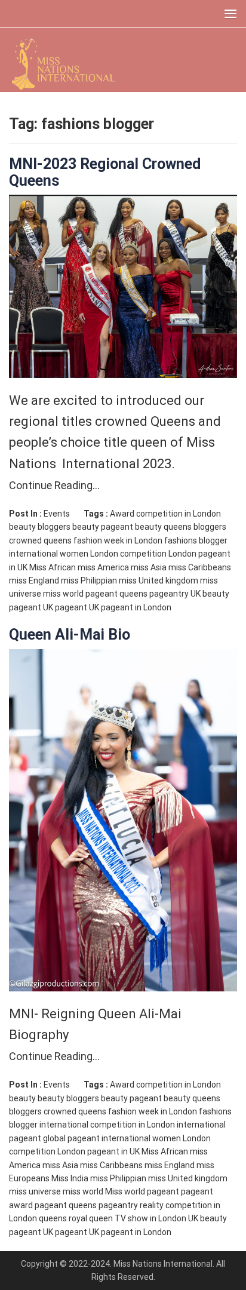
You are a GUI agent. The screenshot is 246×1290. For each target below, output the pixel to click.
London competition (128, 553)
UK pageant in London (130, 607)
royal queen (91, 1218)
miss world (63, 593)
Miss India (69, 1178)
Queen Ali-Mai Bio (69, 634)
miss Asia (149, 567)
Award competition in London (165, 513)
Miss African (52, 567)
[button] (228, 13)
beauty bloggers (39, 527)
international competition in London (107, 1124)
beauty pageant (102, 527)
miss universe (35, 1191)
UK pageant (65, 607)
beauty (22, 1098)
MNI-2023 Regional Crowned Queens (105, 172)
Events (57, 513)
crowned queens (40, 540)
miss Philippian (89, 580)
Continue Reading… (54, 485)
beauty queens (163, 527)
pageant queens (116, 593)
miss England (34, 580)
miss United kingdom (158, 580)
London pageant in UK (98, 1151)
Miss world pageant (142, 1191)
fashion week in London (117, 540)
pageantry (169, 593)
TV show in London (150, 1218)
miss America (103, 567)
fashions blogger (195, 540)
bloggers (209, 527)
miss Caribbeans (199, 567)
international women (48, 553)
